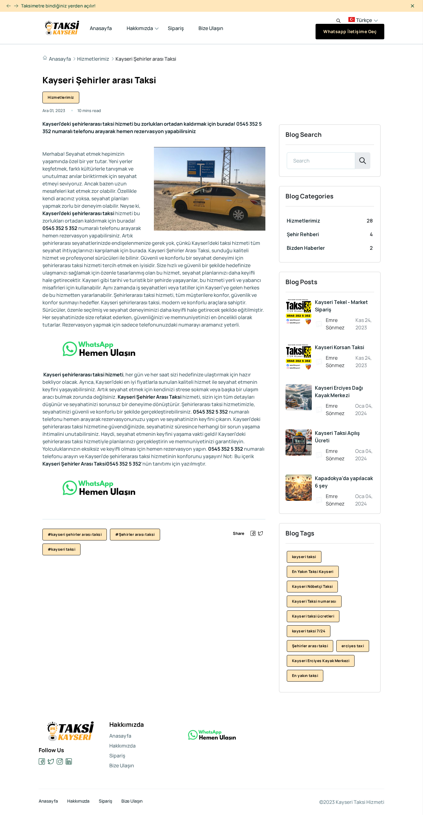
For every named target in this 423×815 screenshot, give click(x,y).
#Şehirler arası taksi (135, 534)
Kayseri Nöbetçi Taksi (312, 586)
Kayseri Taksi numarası (314, 601)
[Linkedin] (69, 761)
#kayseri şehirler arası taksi (75, 534)
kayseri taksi (304, 556)
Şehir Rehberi (303, 234)
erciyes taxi (353, 645)
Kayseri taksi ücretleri (313, 616)
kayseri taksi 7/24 (308, 631)
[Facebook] (42, 761)
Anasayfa (101, 28)
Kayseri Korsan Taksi (339, 347)
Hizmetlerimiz (93, 58)
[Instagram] (60, 761)
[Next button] (8, 5)
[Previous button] (16, 5)
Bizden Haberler (306, 248)
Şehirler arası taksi (310, 645)
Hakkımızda (140, 28)
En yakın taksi (305, 675)
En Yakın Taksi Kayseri (313, 571)
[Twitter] (51, 761)
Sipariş (176, 28)
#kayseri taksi (61, 549)
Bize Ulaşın (210, 28)
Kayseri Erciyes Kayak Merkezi (320, 660)
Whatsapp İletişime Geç (350, 31)
